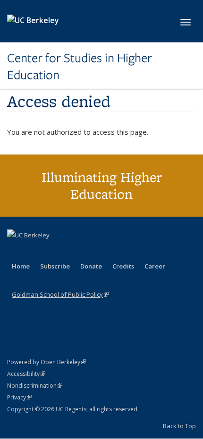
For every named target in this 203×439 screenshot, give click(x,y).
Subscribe (55, 266)
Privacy (19, 397)
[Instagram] (71, 251)
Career (154, 266)
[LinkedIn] (34, 251)
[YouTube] (52, 251)
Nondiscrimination (34, 386)
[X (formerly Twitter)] (15, 251)
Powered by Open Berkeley (46, 362)
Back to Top (179, 426)
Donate (91, 266)
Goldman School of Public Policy (60, 294)
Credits (123, 266)
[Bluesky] (89, 251)
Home (21, 266)
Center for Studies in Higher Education (79, 66)
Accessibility (26, 374)
